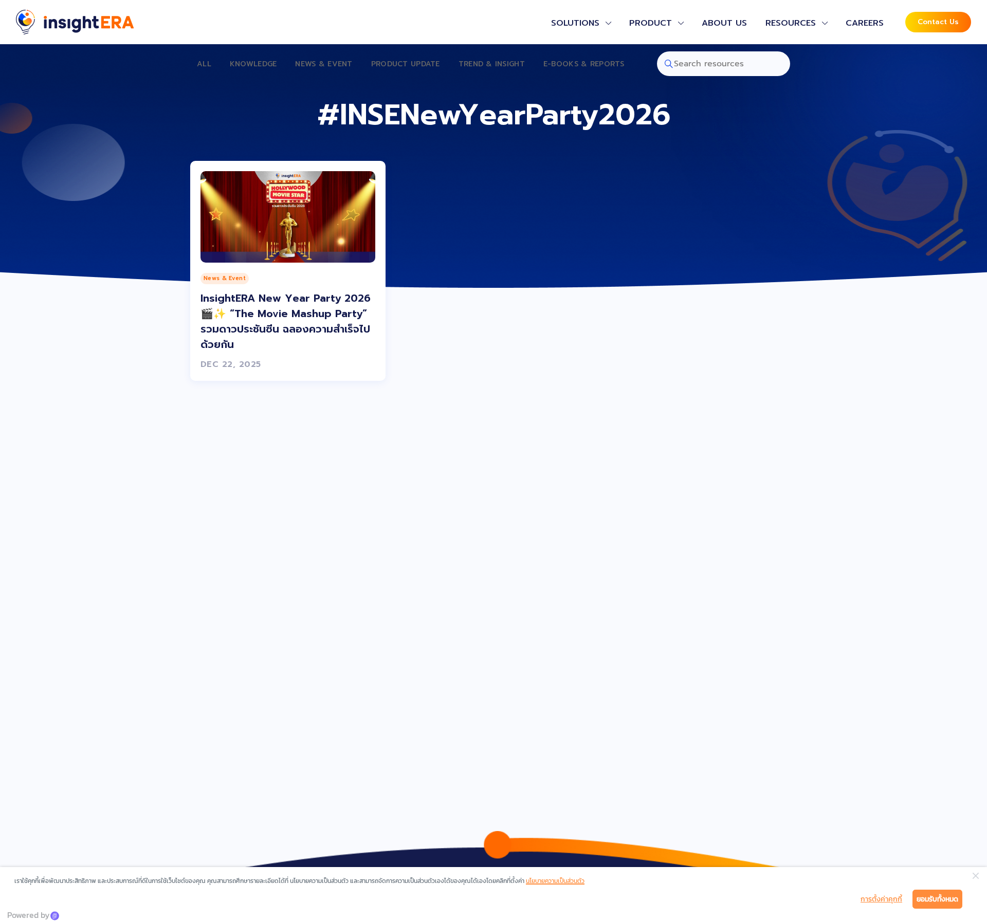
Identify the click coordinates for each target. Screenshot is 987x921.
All (204, 64)
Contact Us (938, 21)
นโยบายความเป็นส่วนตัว (555, 881)
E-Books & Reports (584, 64)
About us (724, 23)
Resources (790, 23)
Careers (865, 23)
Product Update (405, 64)
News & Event (323, 64)
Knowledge (253, 64)
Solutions (575, 23)
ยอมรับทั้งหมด (937, 899)
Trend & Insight (492, 64)
